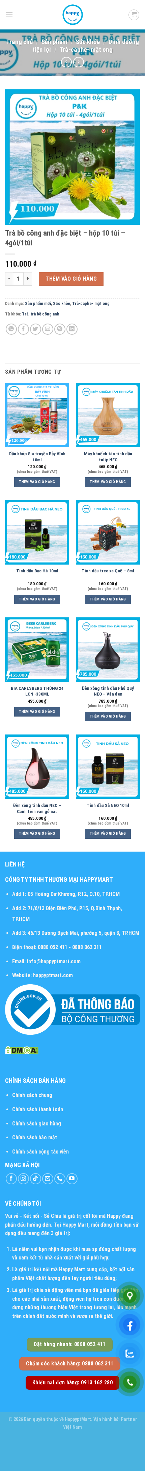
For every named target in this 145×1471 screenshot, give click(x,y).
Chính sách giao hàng (36, 1123)
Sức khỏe (88, 42)
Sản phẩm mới (38, 303)
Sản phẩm (54, 42)
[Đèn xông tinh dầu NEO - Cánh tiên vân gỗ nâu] (37, 766)
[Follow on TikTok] (35, 1178)
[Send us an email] (47, 1178)
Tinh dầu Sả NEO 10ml (108, 805)
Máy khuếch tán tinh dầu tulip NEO (108, 456)
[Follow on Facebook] (11, 1178)
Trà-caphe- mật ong (86, 49)
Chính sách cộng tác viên (40, 1151)
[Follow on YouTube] (72, 1178)
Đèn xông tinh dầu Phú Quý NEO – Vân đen (108, 691)
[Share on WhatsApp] (11, 329)
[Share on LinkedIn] (72, 329)
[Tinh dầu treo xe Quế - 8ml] (108, 532)
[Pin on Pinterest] (59, 329)
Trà (25, 313)
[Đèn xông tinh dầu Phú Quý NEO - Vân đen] (108, 649)
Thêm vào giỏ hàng (71, 279)
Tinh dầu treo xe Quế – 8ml (108, 570)
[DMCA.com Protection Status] (21, 1050)
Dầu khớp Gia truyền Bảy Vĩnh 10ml (37, 456)
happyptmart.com (53, 975)
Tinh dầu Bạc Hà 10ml (37, 570)
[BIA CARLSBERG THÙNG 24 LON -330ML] (37, 649)
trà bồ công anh (44, 313)
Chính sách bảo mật (34, 1137)
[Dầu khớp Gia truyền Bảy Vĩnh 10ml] (37, 415)
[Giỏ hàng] (133, 14)
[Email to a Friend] (47, 329)
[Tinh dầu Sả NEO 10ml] (108, 766)
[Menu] (9, 14)
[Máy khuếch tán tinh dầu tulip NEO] (108, 415)
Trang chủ (19, 42)
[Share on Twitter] (35, 329)
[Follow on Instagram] (23, 1178)
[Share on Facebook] (23, 329)
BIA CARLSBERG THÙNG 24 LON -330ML (37, 691)
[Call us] (59, 1178)
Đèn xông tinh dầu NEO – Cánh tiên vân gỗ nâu (37, 808)
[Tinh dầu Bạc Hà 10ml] (37, 532)
